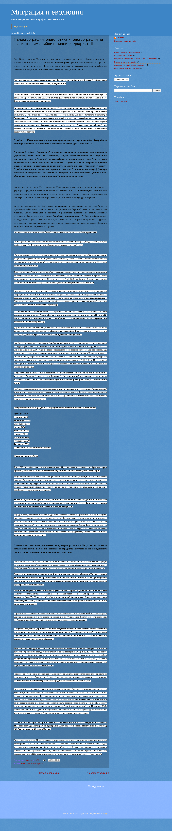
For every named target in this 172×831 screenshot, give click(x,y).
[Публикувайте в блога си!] (51, 760)
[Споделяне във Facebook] (56, 760)
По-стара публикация (98, 773)
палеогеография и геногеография (127, 68)
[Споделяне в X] (53, 760)
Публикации (21, 26)
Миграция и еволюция (47, 12)
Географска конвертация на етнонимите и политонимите (135, 59)
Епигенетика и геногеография (32, 764)
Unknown (29, 760)
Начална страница (49, 773)
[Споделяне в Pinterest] (58, 760)
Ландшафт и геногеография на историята (130, 65)
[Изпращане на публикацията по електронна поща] (44, 760)
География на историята (123, 55)
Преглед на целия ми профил (125, 41)
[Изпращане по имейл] (49, 760)
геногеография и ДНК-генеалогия (127, 52)
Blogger (105, 813)
